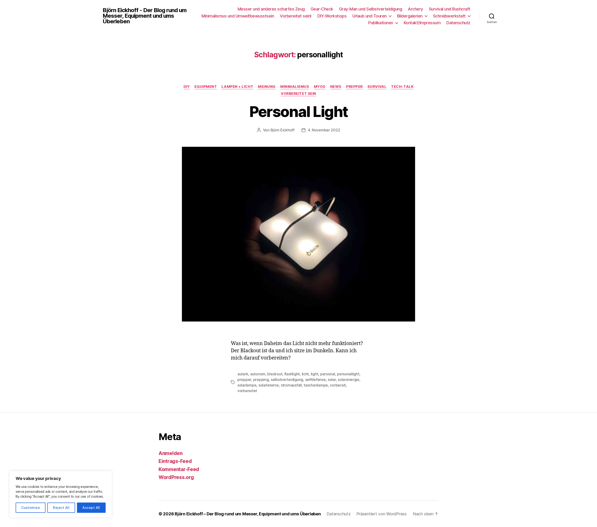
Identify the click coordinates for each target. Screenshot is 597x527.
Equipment (205, 87)
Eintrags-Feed (175, 461)
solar (332, 379)
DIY (187, 87)
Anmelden (171, 453)
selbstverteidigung (287, 379)
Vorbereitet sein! (296, 16)
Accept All (91, 508)
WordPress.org (176, 477)
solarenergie (348, 379)
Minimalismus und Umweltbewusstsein (237, 16)
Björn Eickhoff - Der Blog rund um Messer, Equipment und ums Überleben (145, 15)
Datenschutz (458, 22)
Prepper (354, 87)
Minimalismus (294, 87)
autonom (257, 374)
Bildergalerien (410, 16)
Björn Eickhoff (283, 130)
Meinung (267, 87)
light (314, 374)
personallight (348, 374)
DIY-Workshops (332, 16)
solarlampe (246, 385)
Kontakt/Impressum (422, 22)
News (335, 87)
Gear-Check (322, 9)
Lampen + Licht (237, 87)
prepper (244, 379)
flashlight (292, 374)
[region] (60, 494)
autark (242, 374)
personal (327, 374)
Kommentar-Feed (179, 469)
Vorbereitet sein (298, 94)
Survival (377, 87)
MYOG (320, 87)
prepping (261, 379)
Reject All (61, 508)
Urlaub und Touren (369, 16)
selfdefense (315, 379)
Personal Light (298, 111)
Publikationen (380, 22)
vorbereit (338, 385)
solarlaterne (268, 385)
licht (305, 374)
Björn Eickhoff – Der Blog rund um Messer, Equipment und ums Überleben (248, 513)
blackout (274, 374)
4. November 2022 (324, 130)
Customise (30, 508)
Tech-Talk (402, 87)
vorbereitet (247, 390)
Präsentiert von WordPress (381, 513)
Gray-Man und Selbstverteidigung (370, 9)
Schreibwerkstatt (449, 16)
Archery (415, 9)
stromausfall (291, 385)
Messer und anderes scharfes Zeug (271, 9)
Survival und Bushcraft (449, 9)
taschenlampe (316, 385)
